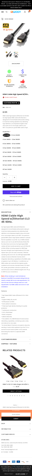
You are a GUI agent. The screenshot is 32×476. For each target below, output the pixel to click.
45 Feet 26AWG (17, 161)
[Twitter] (14, 422)
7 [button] (21, 395)
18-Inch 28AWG (15, 135)
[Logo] (16, 12)
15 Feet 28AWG (16, 148)
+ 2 (25, 381)
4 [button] (14, 395)
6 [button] (19, 395)
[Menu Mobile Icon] (2, 12)
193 (3, 205)
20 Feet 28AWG (7, 152)
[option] (16, 36)
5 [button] (17, 395)
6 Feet (12, 381)
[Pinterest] (18, 422)
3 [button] (12, 395)
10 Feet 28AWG (16, 143)
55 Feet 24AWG (17, 165)
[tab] (14, 350)
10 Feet (16, 381)
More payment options (16, 196)
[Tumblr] (21, 422)
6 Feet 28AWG (7, 143)
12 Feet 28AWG (7, 148)
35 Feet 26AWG (17, 156)
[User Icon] (25, 12)
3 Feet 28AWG (7, 139)
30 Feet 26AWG (7, 156)
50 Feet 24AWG (7, 165)
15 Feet (21, 381)
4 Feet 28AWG (16, 139)
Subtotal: (5, 181)
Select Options (16, 391)
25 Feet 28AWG (16, 152)
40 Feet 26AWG (7, 161)
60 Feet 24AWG (7, 169)
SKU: (4, 107)
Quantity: (5, 174)
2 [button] (10, 395)
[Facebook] (10, 422)
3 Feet (7, 381)
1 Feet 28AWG (6, 135)
